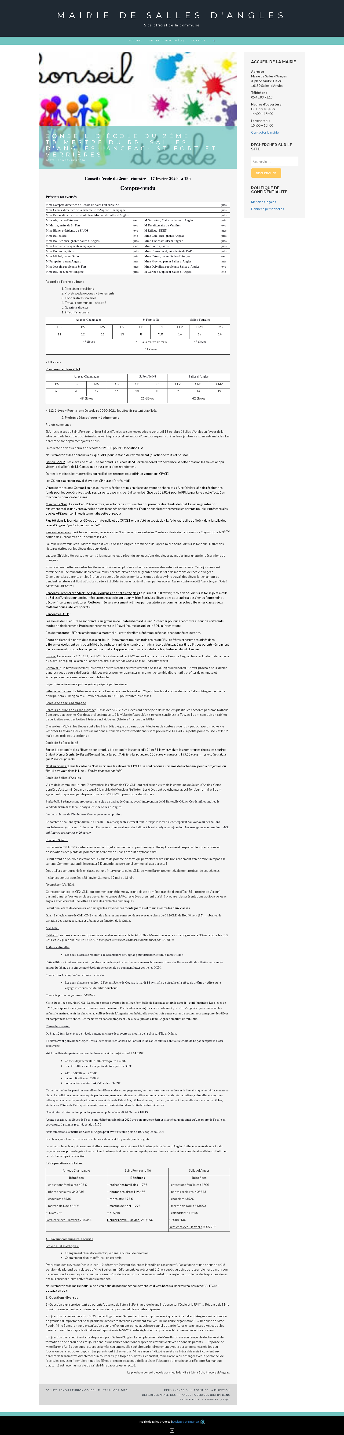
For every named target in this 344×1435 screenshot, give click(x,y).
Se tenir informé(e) (166, 40)
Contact (198, 40)
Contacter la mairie (265, 132)
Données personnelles (267, 209)
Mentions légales (263, 202)
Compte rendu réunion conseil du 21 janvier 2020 (87, 1390)
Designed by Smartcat (186, 1421)
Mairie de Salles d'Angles (172, 15)
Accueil (135, 40)
